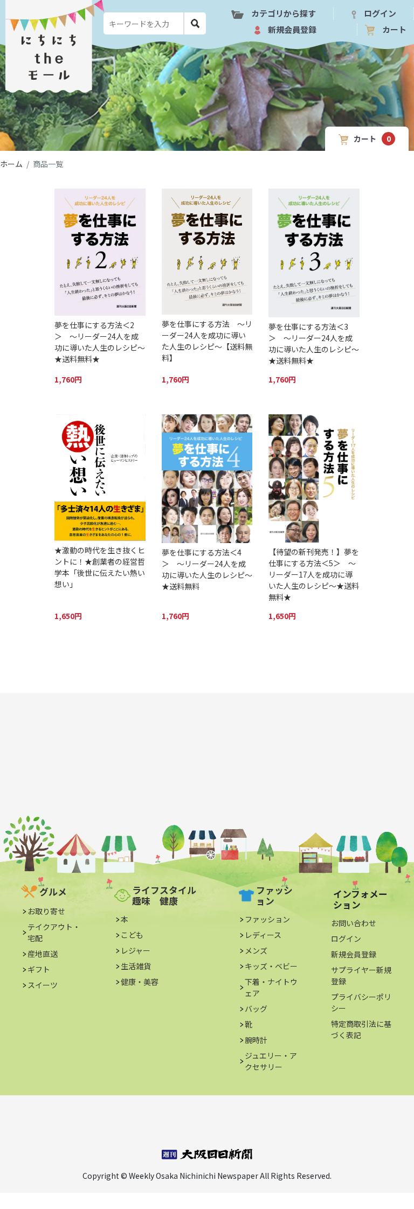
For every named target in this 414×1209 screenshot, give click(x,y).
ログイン (380, 13)
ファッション (267, 919)
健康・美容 (139, 981)
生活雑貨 (136, 966)
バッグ (256, 1008)
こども (132, 934)
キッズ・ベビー (271, 966)
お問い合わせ (353, 923)
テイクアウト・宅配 (53, 932)
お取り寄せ (46, 911)
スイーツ (42, 984)
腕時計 (256, 1039)
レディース (263, 934)
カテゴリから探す (283, 13)
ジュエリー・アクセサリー (271, 1061)
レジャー (135, 950)
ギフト (38, 969)
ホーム (11, 163)
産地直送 (42, 953)
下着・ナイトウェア (271, 987)
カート (394, 29)
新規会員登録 (292, 29)
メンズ (256, 950)
